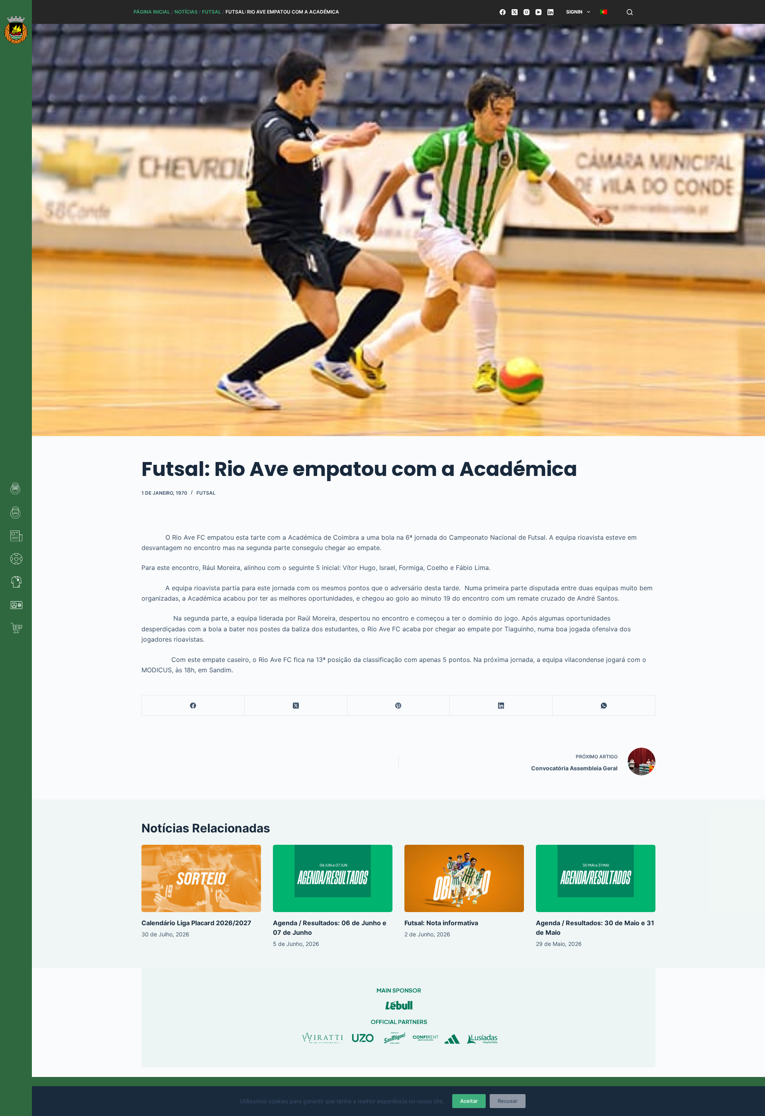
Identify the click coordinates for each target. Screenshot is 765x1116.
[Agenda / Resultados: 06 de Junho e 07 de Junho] (332, 878)
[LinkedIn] (550, 12)
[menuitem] (603, 12)
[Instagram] (527, 12)
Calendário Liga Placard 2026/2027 (196, 923)
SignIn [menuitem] (574, 12)
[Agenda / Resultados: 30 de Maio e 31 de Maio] (595, 878)
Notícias (186, 12)
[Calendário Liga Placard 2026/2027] (201, 878)
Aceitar (469, 1101)
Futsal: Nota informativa (441, 923)
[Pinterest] (398, 705)
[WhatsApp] (604, 705)
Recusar (508, 1101)
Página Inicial (151, 12)
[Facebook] (503, 12)
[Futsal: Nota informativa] (464, 878)
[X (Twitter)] (515, 12)
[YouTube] (538, 12)
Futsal (211, 12)
